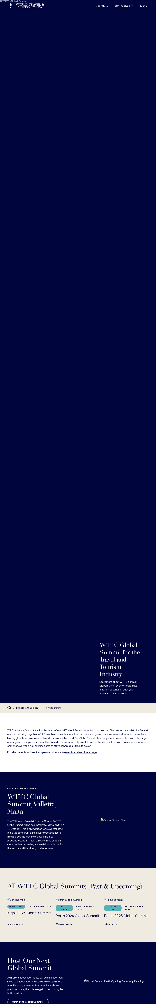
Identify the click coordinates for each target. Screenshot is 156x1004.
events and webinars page (81, 752)
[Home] (9, 708)
